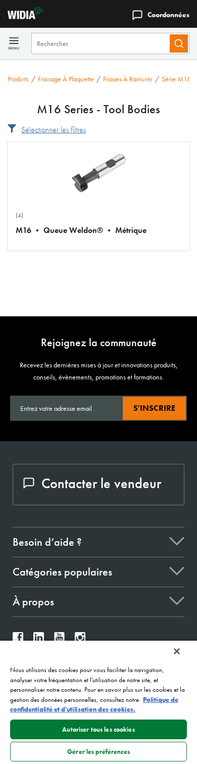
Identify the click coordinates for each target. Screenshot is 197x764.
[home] (21, 16)
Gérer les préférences (98, 751)
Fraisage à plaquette (66, 78)
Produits (18, 78)
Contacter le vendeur (101, 483)
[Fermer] (177, 651)
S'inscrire (154, 408)
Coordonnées (168, 14)
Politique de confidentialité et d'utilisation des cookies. (94, 704)
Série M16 (176, 78)
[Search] (179, 43)
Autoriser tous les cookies (98, 729)
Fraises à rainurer (128, 78)
